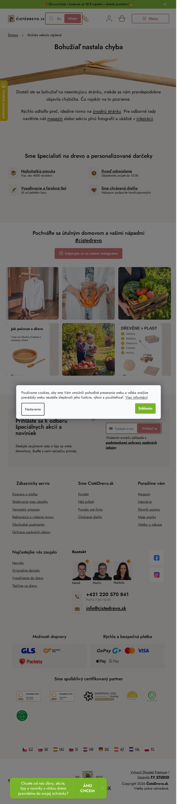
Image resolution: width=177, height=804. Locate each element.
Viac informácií (136, 397)
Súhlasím (145, 408)
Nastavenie (33, 409)
